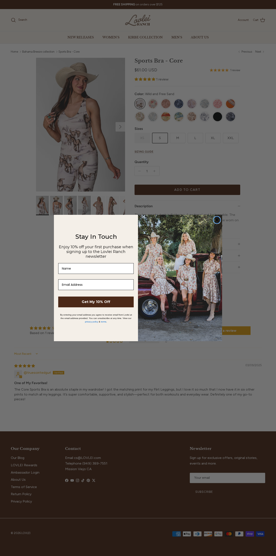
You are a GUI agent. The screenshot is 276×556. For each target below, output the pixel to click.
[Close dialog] (216, 220)
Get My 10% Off (96, 302)
